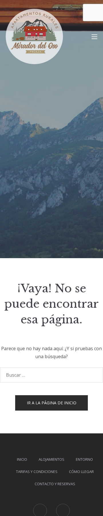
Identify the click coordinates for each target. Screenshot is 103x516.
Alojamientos (51, 459)
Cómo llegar (81, 471)
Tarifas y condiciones (37, 471)
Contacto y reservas (55, 483)
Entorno (84, 459)
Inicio (22, 459)
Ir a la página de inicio (51, 402)
